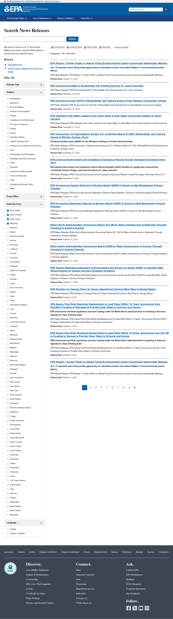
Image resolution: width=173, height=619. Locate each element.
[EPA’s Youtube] (140, 608)
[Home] (26, 9)
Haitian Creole (100, 552)
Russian (139, 552)
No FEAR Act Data (35, 593)
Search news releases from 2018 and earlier (25, 70)
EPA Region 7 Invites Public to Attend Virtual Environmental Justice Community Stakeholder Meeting (108, 63)
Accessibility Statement (37, 570)
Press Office (13, 196)
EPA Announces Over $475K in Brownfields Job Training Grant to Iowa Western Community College (108, 100)
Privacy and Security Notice (39, 603)
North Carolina (75, 47)
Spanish (21, 552)
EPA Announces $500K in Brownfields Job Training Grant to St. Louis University (96, 86)
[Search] (166, 9)
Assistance (9, 552)
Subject (10, 92)
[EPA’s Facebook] (128, 608)
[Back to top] (166, 612)
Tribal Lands (91, 47)
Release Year (13, 84)
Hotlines (130, 579)
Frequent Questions (135, 588)
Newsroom (81, 584)
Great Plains (59, 47)
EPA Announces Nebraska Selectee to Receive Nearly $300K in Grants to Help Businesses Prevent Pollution (107, 205)
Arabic (32, 552)
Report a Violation (64, 18)
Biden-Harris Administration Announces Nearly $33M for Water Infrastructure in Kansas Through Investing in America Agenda (106, 248)
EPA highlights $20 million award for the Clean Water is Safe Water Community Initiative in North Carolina (105, 117)
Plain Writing (32, 598)
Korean (114, 552)
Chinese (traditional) (71, 552)
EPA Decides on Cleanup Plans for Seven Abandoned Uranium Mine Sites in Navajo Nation (103, 289)
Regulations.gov (84, 588)
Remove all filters (121, 47)
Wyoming (106, 47)
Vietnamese (164, 552)
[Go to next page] (129, 387)
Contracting (32, 579)
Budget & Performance (37, 574)
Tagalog (150, 552)
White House (82, 603)
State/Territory (14, 204)
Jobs (78, 579)
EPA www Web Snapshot (38, 584)
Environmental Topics (15, 18)
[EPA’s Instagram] (146, 608)
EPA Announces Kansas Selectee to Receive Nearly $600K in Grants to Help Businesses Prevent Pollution (106, 187)
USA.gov (80, 598)
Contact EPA (132, 570)
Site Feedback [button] (133, 593)
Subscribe (81, 593)
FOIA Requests (133, 584)
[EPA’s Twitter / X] (134, 608)
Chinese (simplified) (48, 552)
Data (78, 570)
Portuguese (127, 552)
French (87, 552)
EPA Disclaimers (134, 574)
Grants (29, 588)
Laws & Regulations (41, 18)
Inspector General (85, 574)
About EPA (85, 18)
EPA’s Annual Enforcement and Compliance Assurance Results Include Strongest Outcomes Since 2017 (107, 161)
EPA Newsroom (15, 65)
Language (11, 522)
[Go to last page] (134, 387)
